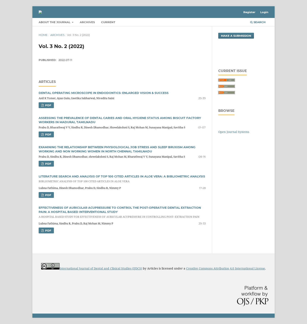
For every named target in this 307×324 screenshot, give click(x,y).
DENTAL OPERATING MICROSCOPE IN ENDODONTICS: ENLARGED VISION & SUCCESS (104, 93)
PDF (47, 105)
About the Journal (55, 22)
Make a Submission (236, 35)
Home (43, 35)
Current (108, 22)
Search (259, 22)
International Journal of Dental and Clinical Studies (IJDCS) (101, 268)
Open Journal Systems (233, 132)
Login (264, 12)
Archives (87, 22)
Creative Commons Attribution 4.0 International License (225, 268)
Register (249, 12)
